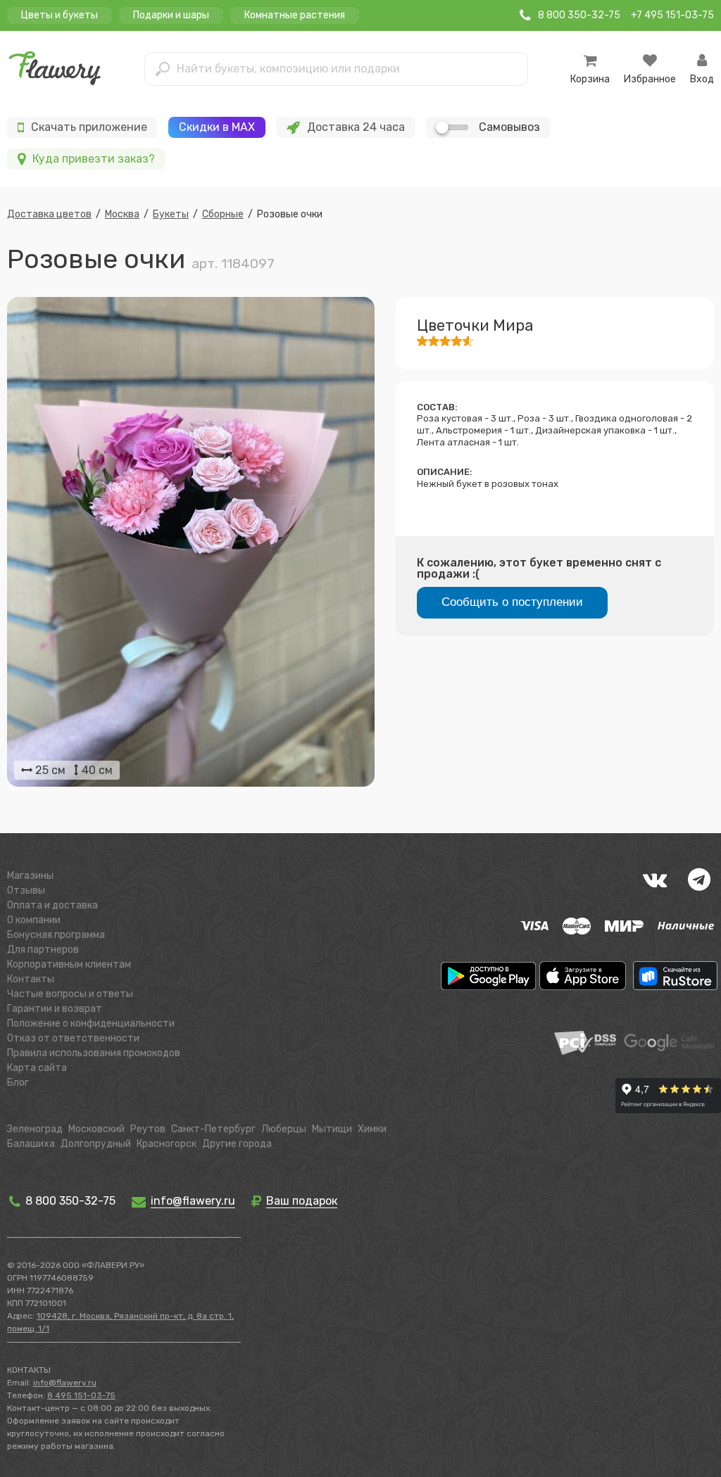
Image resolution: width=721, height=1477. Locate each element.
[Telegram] (699, 879)
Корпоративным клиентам (69, 964)
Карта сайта (37, 1068)
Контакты (30, 979)
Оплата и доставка (52, 905)
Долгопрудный (96, 1144)
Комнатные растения (294, 15)
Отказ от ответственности (73, 1038)
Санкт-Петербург (213, 1129)
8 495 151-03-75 (81, 1395)
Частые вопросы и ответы (70, 994)
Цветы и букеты (59, 15)
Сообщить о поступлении (512, 602)
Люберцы (283, 1129)
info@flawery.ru (64, 1383)
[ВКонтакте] (654, 879)
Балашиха (31, 1144)
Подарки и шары (171, 15)
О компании (34, 920)
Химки (372, 1129)
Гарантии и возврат (54, 1009)
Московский (96, 1129)
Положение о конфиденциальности (91, 1023)
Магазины (30, 876)
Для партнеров (43, 950)
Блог (18, 1083)
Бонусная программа (56, 935)
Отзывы (26, 890)
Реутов (147, 1129)
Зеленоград (35, 1129)
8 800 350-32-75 (69, 1200)
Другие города (237, 1144)
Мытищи (332, 1129)
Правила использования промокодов (93, 1053)
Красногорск (166, 1144)
